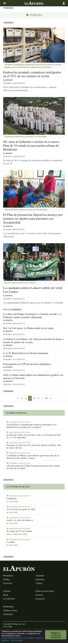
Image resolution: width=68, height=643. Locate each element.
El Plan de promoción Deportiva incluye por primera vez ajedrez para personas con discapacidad (33, 218)
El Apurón (7, 80)
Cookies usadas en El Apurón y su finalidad (18, 638)
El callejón (12, 501)
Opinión (7, 591)
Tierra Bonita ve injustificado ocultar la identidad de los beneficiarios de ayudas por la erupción (31, 425)
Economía (7, 583)
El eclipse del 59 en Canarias (19, 531)
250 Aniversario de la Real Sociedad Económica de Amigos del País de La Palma (33, 467)
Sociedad (40, 575)
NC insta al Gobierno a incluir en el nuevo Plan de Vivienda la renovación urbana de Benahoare (31, 145)
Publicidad (8, 614)
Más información (17, 640)
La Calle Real (9, 598)
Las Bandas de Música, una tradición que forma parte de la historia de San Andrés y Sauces (32, 456)
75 (46, 398)
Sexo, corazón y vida (16, 534)
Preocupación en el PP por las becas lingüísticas (27, 364)
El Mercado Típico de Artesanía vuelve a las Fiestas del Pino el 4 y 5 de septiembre (33, 436)
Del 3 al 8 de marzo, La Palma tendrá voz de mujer (28, 328)
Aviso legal (7, 626)
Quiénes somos (10, 610)
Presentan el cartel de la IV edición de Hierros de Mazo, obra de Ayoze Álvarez (33, 446)
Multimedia (8, 606)
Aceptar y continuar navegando (55, 635)
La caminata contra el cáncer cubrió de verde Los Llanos (32, 289)
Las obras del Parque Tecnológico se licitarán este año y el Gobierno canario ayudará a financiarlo (32, 315)
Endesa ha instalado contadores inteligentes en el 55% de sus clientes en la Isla (32, 74)
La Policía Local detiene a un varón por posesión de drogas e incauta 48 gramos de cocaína (33, 340)
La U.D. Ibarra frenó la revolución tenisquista (25, 353)
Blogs (5, 595)
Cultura (39, 583)
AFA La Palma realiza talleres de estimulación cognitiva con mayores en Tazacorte (33, 376)
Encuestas (40, 598)
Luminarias (11, 498)
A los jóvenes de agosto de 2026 (20, 509)
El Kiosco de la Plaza (45, 591)
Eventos (39, 595)
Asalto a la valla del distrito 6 (19, 520)
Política (6, 579)
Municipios (8, 575)
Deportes (40, 579)
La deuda (10, 542)
